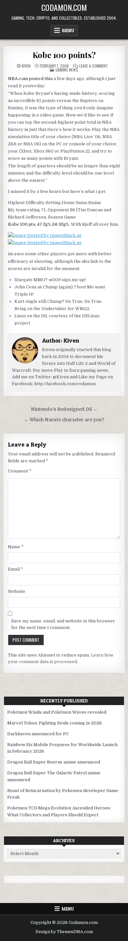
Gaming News (66, 70)
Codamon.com (64, 7)
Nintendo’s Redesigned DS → (64, 409)
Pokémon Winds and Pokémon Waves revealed (56, 712)
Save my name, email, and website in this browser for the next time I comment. (63, 624)
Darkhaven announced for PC (38, 733)
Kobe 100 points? (64, 55)
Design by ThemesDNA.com (64, 932)
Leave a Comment (93, 66)
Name (16, 546)
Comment (20, 471)
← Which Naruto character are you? (64, 419)
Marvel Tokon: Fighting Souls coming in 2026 (54, 723)
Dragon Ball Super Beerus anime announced (53, 762)
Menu (68, 30)
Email (15, 569)
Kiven (26, 66)
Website (16, 591)
